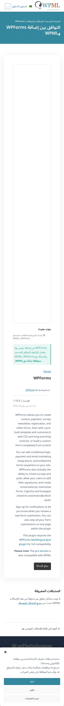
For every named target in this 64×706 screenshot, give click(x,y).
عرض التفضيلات (32, 698)
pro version (41, 551)
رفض (32, 690)
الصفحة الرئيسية (53, 21)
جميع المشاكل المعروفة (30, 603)
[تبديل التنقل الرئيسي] (8, 6)
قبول (32, 681)
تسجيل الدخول (19, 6)
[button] (5, 652)
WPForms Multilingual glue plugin (35, 542)
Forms (47, 371)
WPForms (30, 390)
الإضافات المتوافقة (35, 21)
